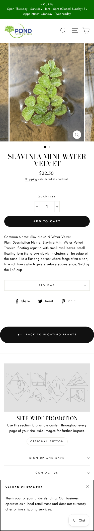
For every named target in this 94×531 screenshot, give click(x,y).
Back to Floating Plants (50, 334)
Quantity (47, 196)
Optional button (47, 441)
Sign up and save (47, 458)
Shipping (31, 179)
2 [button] (50, 147)
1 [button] (45, 147)
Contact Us (47, 473)
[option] (47, 9)
